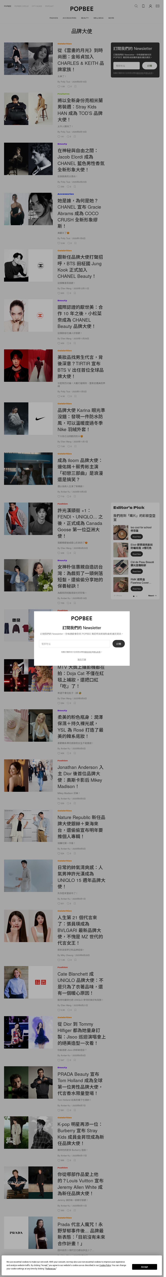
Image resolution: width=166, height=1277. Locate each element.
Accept (144, 1267)
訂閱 (118, 643)
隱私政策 (97, 651)
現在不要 (82, 659)
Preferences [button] (51, 1269)
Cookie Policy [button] (105, 1265)
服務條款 (88, 651)
